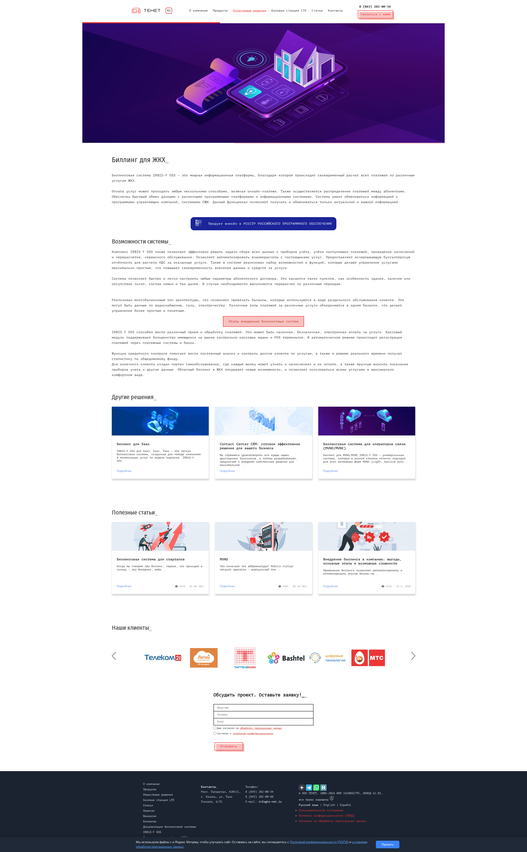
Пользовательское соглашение (321, 810)
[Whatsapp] (316, 787)
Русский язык (308, 805)
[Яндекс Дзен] (302, 787)
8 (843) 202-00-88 (259, 796)
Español (345, 805)
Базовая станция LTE (289, 10)
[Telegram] (309, 787)
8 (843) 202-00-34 (375, 6)
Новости (149, 810)
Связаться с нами (377, 15)
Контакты (335, 10)
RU (169, 10)
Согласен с (245, 733)
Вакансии (149, 816)
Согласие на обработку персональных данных (332, 821)
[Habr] (323, 787)
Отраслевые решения (249, 10)
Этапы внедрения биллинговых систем (263, 321)
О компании (198, 10)
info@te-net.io (270, 801)
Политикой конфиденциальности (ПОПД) (319, 842)
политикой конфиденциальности (253, 733)
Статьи (317, 10)
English (329, 805)
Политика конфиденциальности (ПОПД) (327, 815)
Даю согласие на (249, 728)
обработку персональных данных (261, 728)
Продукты (220, 10)
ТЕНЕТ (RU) (146, 10)
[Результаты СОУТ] (331, 799)
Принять (388, 844)
